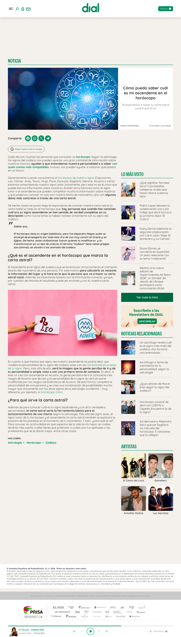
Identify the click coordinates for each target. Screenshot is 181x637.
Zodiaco (51, 442)
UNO (77, 612)
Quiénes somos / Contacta (42, 596)
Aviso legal (70, 596)
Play (90, 631)
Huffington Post (62, 612)
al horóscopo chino (50, 392)
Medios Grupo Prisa (33, 616)
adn (130, 607)
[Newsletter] (28, 9)
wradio (85, 612)
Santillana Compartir (100, 607)
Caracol (141, 607)
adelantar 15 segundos (99, 631)
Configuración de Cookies (139, 596)
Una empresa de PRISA (33, 610)
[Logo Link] (90, 7)
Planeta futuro (128, 612)
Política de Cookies (118, 596)
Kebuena (138, 612)
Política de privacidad (99, 596)
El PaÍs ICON (96, 616)
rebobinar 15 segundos (82, 631)
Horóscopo (33, 442)
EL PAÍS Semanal (118, 612)
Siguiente (107, 631)
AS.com (121, 607)
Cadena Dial (107, 612)
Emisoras (59, 596)
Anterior (74, 631)
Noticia (14, 61)
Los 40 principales (71, 607)
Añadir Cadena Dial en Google (28, 149)
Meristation (134, 616)
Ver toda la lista (147, 297)
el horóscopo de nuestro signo (74, 178)
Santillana (85, 607)
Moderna (70, 616)
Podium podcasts (84, 616)
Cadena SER (112, 607)
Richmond (56, 616)
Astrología (15, 442)
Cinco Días (96, 612)
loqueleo (120, 616)
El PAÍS (58, 607)
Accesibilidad (82, 596)
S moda (108, 616)
